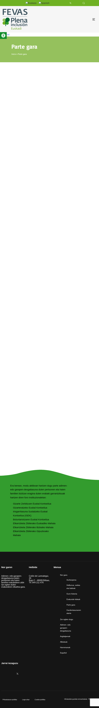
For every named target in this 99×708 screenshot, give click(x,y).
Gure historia (72, 594)
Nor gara (63, 575)
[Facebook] (64, 3)
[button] (83, 3)
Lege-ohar (26, 700)
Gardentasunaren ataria (74, 611)
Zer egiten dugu (66, 619)
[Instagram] (57, 3)
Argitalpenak (65, 636)
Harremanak (65, 647)
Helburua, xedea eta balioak (73, 586)
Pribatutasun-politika (10, 700)
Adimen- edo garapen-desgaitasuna (65, 628)
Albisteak (63, 642)
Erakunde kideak (73, 599)
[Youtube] (77, 3)
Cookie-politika (40, 700)
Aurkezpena (71, 580)
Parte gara (71, 605)
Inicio (13, 54)
